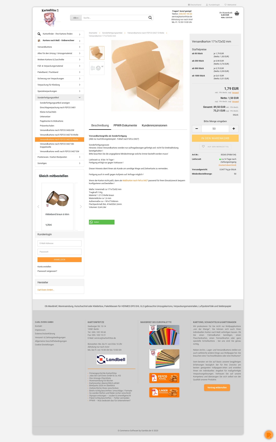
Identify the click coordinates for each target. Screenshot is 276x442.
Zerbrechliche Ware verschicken (104, 388)
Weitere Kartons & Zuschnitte (51, 59)
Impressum (40, 330)
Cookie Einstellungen (44, 344)
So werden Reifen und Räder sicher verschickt (110, 393)
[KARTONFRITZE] (50, 17)
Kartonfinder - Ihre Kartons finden (57, 34)
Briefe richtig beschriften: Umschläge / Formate (110, 390)
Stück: (236, 115)
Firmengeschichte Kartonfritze (103, 373)
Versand (235, 102)
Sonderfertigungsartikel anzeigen (55, 103)
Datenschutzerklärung (45, 333)
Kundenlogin (214, 5)
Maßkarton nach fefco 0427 (135, 180)
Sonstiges (42, 163)
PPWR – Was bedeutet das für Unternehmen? (109, 400)
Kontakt (38, 326)
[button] (102, 222)
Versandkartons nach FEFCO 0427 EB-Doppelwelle (57, 145)
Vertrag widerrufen (217, 387)
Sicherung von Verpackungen (51, 78)
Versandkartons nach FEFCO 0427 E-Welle (59, 139)
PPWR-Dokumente (125, 125)
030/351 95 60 (185, 14)
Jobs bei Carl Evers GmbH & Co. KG (105, 375)
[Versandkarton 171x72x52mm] (147, 75)
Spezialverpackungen (47, 91)
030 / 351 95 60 (99, 332)
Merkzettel (231, 5)
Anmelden (59, 260)
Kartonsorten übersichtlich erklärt (104, 383)
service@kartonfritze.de (105, 338)
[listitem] (57, 206)
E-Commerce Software (128, 430)
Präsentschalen (47, 125)
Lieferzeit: (196, 159)
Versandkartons (45, 47)
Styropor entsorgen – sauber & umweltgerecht (110, 395)
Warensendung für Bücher (101, 380)
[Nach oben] (9, 437)
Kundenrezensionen (154, 125)
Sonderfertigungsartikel (48, 97)
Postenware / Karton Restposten (52, 157)
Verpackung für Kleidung (49, 85)
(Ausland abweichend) (227, 165)
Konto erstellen (44, 266)
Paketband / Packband (48, 72)
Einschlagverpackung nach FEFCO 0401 (58, 107)
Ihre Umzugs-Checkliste (100, 378)
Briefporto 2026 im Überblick (102, 385)
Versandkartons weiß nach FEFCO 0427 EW (59, 151)
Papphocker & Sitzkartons (51, 121)
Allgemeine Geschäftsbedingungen (51, 341)
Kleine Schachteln (48, 112)
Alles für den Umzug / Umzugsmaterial (55, 53)
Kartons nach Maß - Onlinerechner (58, 40)
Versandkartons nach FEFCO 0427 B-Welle (59, 135)
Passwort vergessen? (47, 271)
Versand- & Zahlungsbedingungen (50, 337)
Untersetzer (45, 116)
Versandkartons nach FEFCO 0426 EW (57, 130)
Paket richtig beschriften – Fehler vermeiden (109, 398)
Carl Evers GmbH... (46, 290)
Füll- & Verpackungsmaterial (50, 66)
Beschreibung (100, 125)
